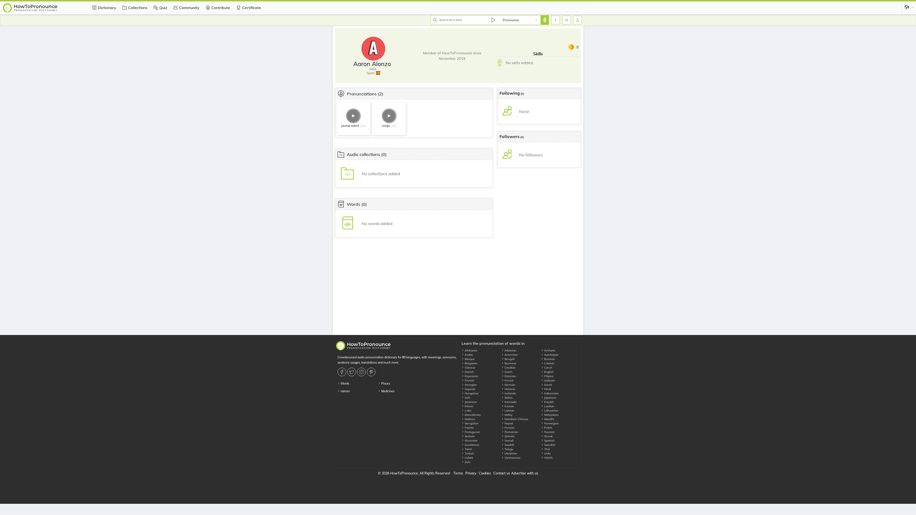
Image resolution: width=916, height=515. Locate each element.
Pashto (469, 427)
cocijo (386, 126)
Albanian (510, 350)
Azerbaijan (550, 354)
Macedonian (472, 415)
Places (385, 383)
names (345, 391)
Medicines (387, 391)
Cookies (485, 473)
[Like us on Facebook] (342, 372)
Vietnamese (512, 457)
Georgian (470, 384)
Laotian (548, 406)
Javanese (470, 402)
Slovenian (471, 440)
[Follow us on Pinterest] (372, 372)
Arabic (468, 354)
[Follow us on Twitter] (352, 372)
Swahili (509, 445)
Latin (467, 410)
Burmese (510, 363)
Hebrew (509, 389)
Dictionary (107, 7)
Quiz (163, 7)
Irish (467, 397)
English (548, 372)
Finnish (469, 380)
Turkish (469, 453)
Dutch (508, 372)
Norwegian (551, 423)
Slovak (548, 436)
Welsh (547, 457)
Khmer (469, 406)
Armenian (511, 354)
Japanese (550, 397)
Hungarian (471, 393)
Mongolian (471, 423)
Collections (137, 7)
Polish (547, 427)
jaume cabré (350, 126)
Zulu (467, 462)
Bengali (509, 359)
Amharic (549, 350)
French (509, 380)
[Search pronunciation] (545, 20)
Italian (508, 397)
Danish (469, 372)
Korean (509, 406)
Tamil (468, 449)
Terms (458, 473)
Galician (549, 380)
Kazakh (548, 402)
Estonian (510, 376)
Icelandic (510, 393)
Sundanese (471, 445)
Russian (549, 432)
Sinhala (509, 436)
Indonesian (551, 393)
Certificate (251, 7)
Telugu (508, 449)
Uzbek (468, 457)
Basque (469, 359)
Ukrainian (510, 453)
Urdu (547, 453)
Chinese (469, 367)
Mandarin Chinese (516, 419)
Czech (547, 367)
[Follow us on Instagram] (362, 372)
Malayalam (551, 415)
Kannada (510, 402)
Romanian (511, 432)
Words (344, 383)
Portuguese (472, 432)
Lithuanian (550, 410)
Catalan (548, 363)
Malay (508, 415)
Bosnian (549, 359)
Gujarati (469, 389)
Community (189, 7)
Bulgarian (470, 363)
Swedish (549, 445)
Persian (509, 427)
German (509, 384)
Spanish (549, 440)
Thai (546, 449)
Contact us (501, 473)
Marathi (548, 419)
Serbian (469, 436)
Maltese (469, 419)
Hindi (547, 389)
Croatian (510, 367)
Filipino (548, 376)
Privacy (470, 473)
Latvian (509, 410)
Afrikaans (470, 350)
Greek (547, 384)
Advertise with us (524, 473)
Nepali (508, 423)
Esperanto (471, 376)
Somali (509, 440)
